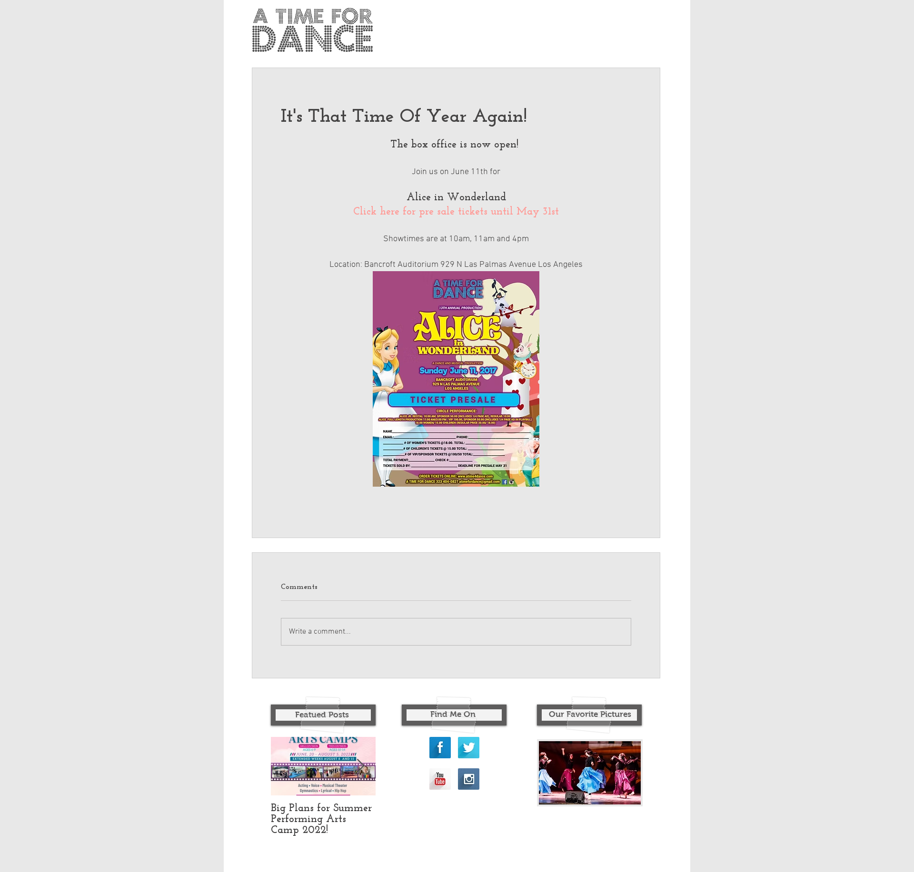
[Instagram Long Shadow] (468, 779)
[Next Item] (360, 766)
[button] (590, 772)
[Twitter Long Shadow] (468, 747)
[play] (617, 796)
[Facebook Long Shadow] (440, 747)
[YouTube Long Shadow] (440, 779)
